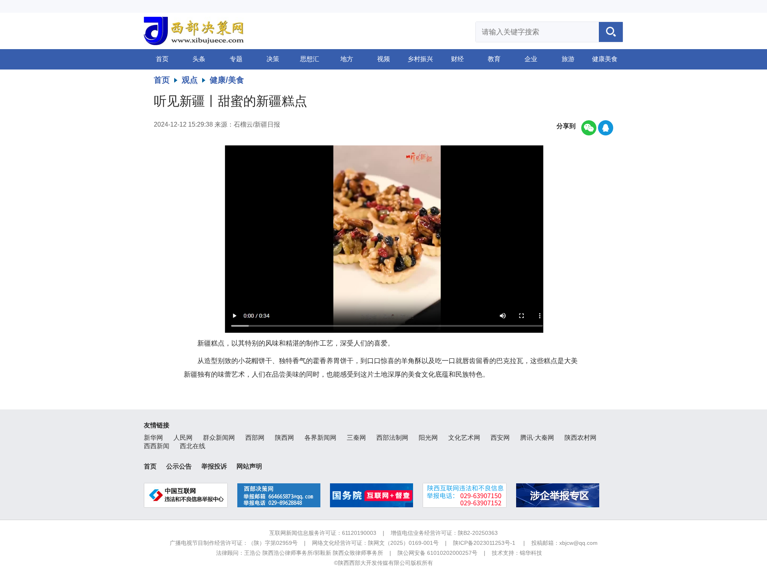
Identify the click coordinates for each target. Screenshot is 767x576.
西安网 (500, 437)
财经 (457, 59)
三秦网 (356, 437)
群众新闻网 (219, 437)
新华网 (153, 437)
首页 (162, 59)
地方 (346, 59)
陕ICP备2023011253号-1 (484, 543)
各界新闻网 (320, 437)
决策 (272, 59)
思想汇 (309, 59)
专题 (236, 59)
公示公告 (179, 466)
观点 (190, 79)
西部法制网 (392, 437)
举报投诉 (214, 466)
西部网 (254, 437)
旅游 (568, 59)
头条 (199, 59)
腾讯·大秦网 (537, 437)
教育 (494, 59)
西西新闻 (156, 446)
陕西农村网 (580, 437)
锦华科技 (531, 553)
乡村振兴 (420, 59)
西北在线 (192, 446)
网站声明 (249, 466)
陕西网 (284, 437)
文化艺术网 (464, 437)
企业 (531, 59)
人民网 (183, 437)
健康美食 (605, 59)
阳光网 (428, 437)
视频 (383, 59)
